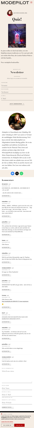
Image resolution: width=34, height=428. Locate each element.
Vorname (4, 82)
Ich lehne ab (7, 425)
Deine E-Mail (6, 391)
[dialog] (17, 420)
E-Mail (3, 95)
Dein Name (5, 385)
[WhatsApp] (21, 173)
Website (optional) (9, 399)
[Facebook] (12, 173)
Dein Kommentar (8, 368)
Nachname (5, 89)
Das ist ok (19, 425)
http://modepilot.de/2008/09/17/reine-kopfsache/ (15, 301)
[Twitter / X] (17, 173)
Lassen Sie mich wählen (7, 421)
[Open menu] (31, 2)
